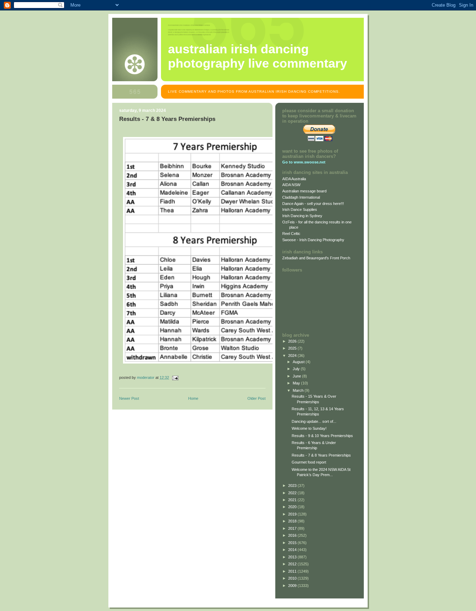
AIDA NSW (291, 185)
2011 (293, 571)
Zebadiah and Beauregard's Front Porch (316, 258)
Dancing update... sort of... (314, 421)
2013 (293, 557)
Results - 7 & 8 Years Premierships (321, 455)
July (297, 369)
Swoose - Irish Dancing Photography (313, 240)
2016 (293, 535)
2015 (293, 543)
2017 (293, 528)
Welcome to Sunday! (309, 428)
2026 (293, 341)
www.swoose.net (309, 162)
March (299, 390)
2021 (293, 500)
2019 (293, 514)
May (297, 383)
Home (193, 398)
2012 (293, 564)
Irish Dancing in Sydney (302, 216)
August (299, 362)
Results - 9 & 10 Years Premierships (322, 436)
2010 (293, 578)
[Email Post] (174, 377)
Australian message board (304, 191)
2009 (293, 585)
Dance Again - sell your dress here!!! (313, 203)
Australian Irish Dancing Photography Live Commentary (257, 56)
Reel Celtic (291, 233)
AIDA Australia (294, 179)
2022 (293, 493)
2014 (293, 550)
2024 (293, 355)
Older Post (256, 398)
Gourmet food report (309, 462)
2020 (293, 507)
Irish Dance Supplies (299, 209)
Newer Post (129, 398)
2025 (293, 348)
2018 (293, 521)
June (297, 376)
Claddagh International (301, 197)
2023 (293, 485)
